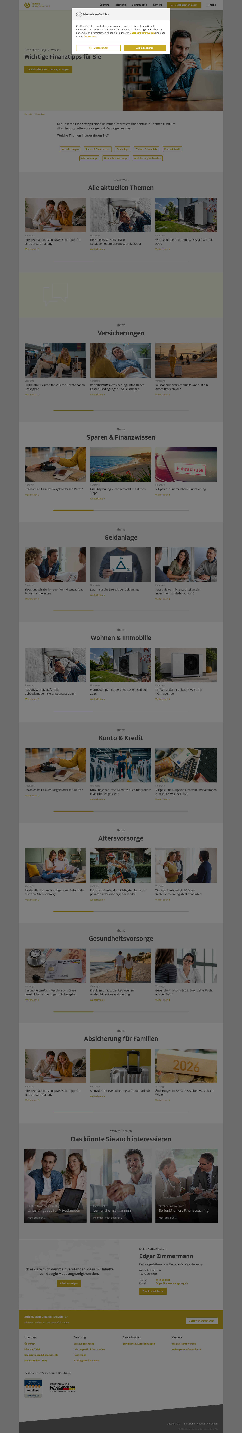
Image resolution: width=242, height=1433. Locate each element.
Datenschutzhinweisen (142, 33)
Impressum (90, 36)
